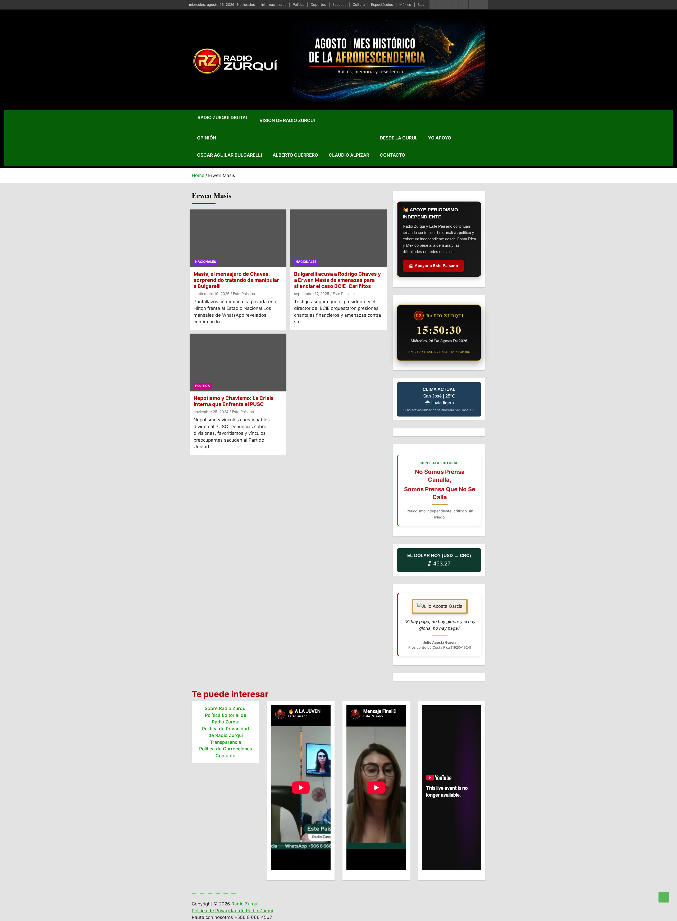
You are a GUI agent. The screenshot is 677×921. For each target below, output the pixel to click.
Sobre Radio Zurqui (225, 708)
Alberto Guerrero (295, 155)
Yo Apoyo (439, 138)
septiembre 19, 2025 (212, 293)
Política (298, 4)
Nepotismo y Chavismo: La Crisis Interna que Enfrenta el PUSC (234, 401)
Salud (422, 4)
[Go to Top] (663, 897)
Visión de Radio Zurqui (287, 120)
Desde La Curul (399, 138)
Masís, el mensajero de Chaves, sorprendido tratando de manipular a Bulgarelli (236, 280)
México (405, 4)
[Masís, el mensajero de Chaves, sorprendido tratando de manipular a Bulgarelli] (238, 238)
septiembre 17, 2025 (311, 293)
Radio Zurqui (244, 903)
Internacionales (273, 4)
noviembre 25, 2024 (211, 411)
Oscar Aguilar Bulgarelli (229, 155)
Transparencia (225, 742)
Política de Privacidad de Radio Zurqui (232, 910)
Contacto (392, 155)
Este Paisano (244, 293)
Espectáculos (382, 4)
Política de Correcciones (225, 748)
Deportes (318, 4)
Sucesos (339, 4)
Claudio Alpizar (349, 155)
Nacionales (246, 4)
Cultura (359, 4)
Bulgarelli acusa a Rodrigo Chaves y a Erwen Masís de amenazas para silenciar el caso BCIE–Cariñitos (337, 280)
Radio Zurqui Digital (223, 117)
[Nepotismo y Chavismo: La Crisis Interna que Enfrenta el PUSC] (238, 362)
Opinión (206, 138)
